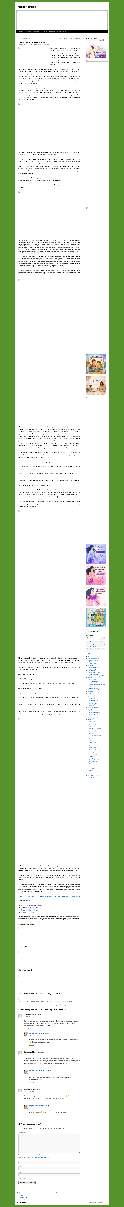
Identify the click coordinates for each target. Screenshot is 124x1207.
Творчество (90, 719)
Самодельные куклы (94, 735)
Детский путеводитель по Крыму (32, 905)
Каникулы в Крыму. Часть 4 (30, 912)
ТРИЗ (90, 768)
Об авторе (28, 32)
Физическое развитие (93, 775)
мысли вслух (91, 695)
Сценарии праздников (93, 716)
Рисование (91, 731)
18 (90, 646)
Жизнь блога (91, 677)
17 (87, 646)
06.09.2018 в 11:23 (29, 1054)
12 (93, 644)
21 (98, 646)
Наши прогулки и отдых (42, 1001)
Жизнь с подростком (94, 674)
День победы (92, 700)
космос (91, 752)
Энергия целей (92, 663)
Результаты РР (92, 714)
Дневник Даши (91, 670)
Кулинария (90, 691)
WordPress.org (21, 1199)
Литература (90, 693)
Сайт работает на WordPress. (96, 1202)
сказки (90, 765)
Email (20, 1166)
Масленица (92, 702)
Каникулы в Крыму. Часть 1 (26, 38)
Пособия (91, 730)
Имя (20, 1160)
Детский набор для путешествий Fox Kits (68, 38)
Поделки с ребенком (94, 728)
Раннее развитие (92, 709)
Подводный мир (93, 758)
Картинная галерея (93, 749)
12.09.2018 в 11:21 (34, 1035)
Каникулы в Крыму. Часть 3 (30, 910)
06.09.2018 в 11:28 (29, 1091)
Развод (91, 662)
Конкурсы (91, 679)
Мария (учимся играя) (44, 44)
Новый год (92, 704)
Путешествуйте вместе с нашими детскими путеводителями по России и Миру (49, 896)
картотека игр (92, 669)
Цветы (90, 772)
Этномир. (74, 875)
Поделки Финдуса (93, 759)
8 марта (91, 698)
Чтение (91, 773)
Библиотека (44, 32)
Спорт (90, 766)
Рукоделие (91, 733)
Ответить (26, 1028)
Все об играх (91, 665)
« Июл (88, 653)
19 (93, 646)
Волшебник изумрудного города (97, 738)
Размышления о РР (94, 712)
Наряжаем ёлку (94, 683)
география (91, 744)
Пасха (90, 705)
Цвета (90, 770)
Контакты (36, 32)
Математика (92, 754)
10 (87, 644)
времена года (92, 742)
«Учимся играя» (70, 920)
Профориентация (92, 707)
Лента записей (21, 1195)
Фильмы (90, 777)
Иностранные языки (93, 690)
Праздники (90, 697)
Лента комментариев (23, 1197)
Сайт (19, 1172)
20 (96, 646)
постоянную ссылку (66, 1001)
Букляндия (93, 681)
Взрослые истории (92, 658)
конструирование (93, 751)
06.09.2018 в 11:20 (29, 1017)
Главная (21, 32)
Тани (51, 57)
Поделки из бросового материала (97, 725)
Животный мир (93, 745)
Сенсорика (91, 763)
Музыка (91, 756)
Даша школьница (93, 672)
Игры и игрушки (93, 667)
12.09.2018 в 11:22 (34, 1108)
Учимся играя (26, 6)
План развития (92, 711)
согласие (65, 1155)
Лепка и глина (92, 723)
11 (90, 644)
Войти (19, 1193)
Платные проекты (93, 688)
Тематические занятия (93, 737)
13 (96, 644)
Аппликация (92, 721)
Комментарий (22, 1132)
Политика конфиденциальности (58, 32)
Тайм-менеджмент (92, 718)
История (91, 747)
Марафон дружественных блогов (97, 684)
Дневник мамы (92, 660)
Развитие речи (92, 761)
